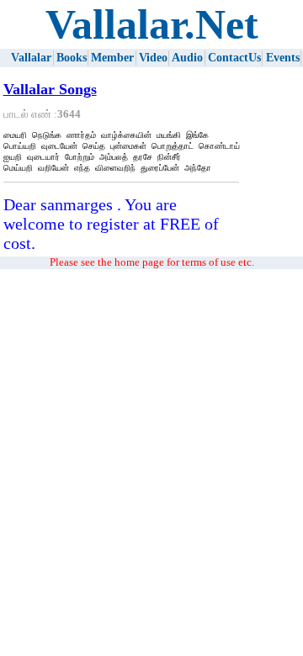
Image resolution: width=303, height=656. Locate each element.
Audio (187, 57)
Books (71, 57)
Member (112, 57)
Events (283, 57)
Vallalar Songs (50, 89)
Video (153, 57)
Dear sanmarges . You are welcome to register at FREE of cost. (111, 223)
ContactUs (234, 57)
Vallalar (31, 57)
